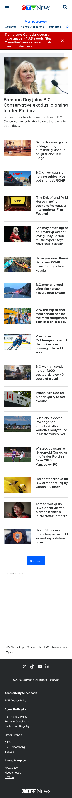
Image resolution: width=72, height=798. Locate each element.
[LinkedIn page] (47, 666)
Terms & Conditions (17, 721)
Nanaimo (55, 26)
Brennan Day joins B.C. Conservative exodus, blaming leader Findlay (36, 105)
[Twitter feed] (24, 666)
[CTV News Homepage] (36, 7)
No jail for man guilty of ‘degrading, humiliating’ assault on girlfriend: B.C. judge (51, 150)
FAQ (46, 647)
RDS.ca (9, 777)
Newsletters (59, 647)
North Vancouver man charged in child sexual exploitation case (52, 536)
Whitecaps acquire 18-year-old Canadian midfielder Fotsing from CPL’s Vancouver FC (52, 456)
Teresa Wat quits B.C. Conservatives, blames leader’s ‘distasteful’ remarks (51, 510)
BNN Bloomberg (15, 747)
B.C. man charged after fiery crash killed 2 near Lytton (50, 289)
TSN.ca (9, 751)
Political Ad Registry (17, 726)
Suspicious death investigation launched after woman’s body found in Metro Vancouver (51, 426)
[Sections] (7, 8)
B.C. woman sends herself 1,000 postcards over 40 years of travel (50, 372)
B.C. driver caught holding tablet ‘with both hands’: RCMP (50, 176)
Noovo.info (11, 768)
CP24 (8, 742)
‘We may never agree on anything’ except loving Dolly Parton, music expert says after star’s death (52, 236)
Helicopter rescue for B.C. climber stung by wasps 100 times (52, 483)
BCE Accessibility (15, 700)
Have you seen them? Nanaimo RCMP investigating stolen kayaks (52, 264)
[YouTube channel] (40, 666)
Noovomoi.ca (13, 772)
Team (9, 652)
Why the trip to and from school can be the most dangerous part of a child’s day (51, 316)
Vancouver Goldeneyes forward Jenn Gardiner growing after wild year (51, 344)
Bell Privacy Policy (16, 716)
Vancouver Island (32, 26)
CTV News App (14, 647)
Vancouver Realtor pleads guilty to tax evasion (50, 397)
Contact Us (34, 647)
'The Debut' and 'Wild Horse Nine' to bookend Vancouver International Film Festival (52, 205)
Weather (10, 26)
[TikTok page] (32, 666)
